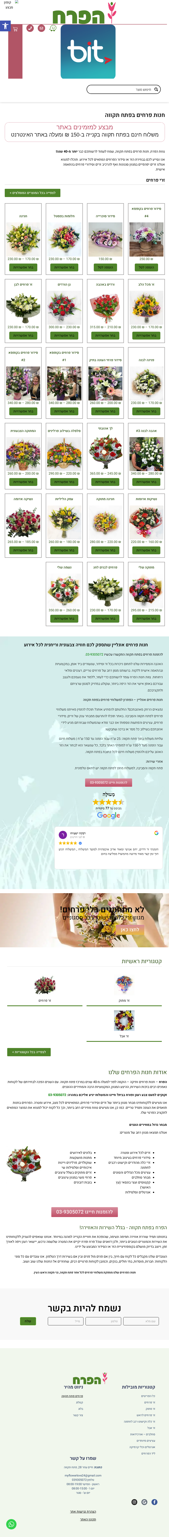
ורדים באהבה (105, 284)
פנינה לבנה (146, 360)
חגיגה (23, 216)
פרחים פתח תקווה (72, 1396)
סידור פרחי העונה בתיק (105, 360)
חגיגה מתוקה (105, 499)
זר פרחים (45, 1000)
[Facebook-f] (154, 1502)
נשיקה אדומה (23, 499)
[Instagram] (134, 1502)
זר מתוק (124, 1000)
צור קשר (78, 1415)
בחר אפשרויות (64, 267)
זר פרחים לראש (146, 1415)
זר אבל (124, 1036)
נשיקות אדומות (146, 499)
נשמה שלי (64, 567)
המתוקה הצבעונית (23, 430)
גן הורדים (64, 284)
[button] (5, 26)
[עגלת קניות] (15, 29)
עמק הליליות (64, 499)
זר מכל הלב (146, 284)
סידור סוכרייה (105, 216)
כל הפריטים (148, 1396)
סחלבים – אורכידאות (142, 1434)
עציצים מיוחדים (146, 1441)
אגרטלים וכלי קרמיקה (142, 1447)
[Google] (144, 1502)
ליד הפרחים (148, 1453)
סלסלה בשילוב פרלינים (64, 430)
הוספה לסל (146, 267)
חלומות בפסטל (64, 216)
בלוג (80, 1409)
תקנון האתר (88, 1519)
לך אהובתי (105, 428)
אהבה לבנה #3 (146, 430)
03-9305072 (94, 654)
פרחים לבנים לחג (105, 567)
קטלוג (79, 1402)
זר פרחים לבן (23, 284)
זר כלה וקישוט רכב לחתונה (139, 1421)
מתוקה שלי (146, 567)
